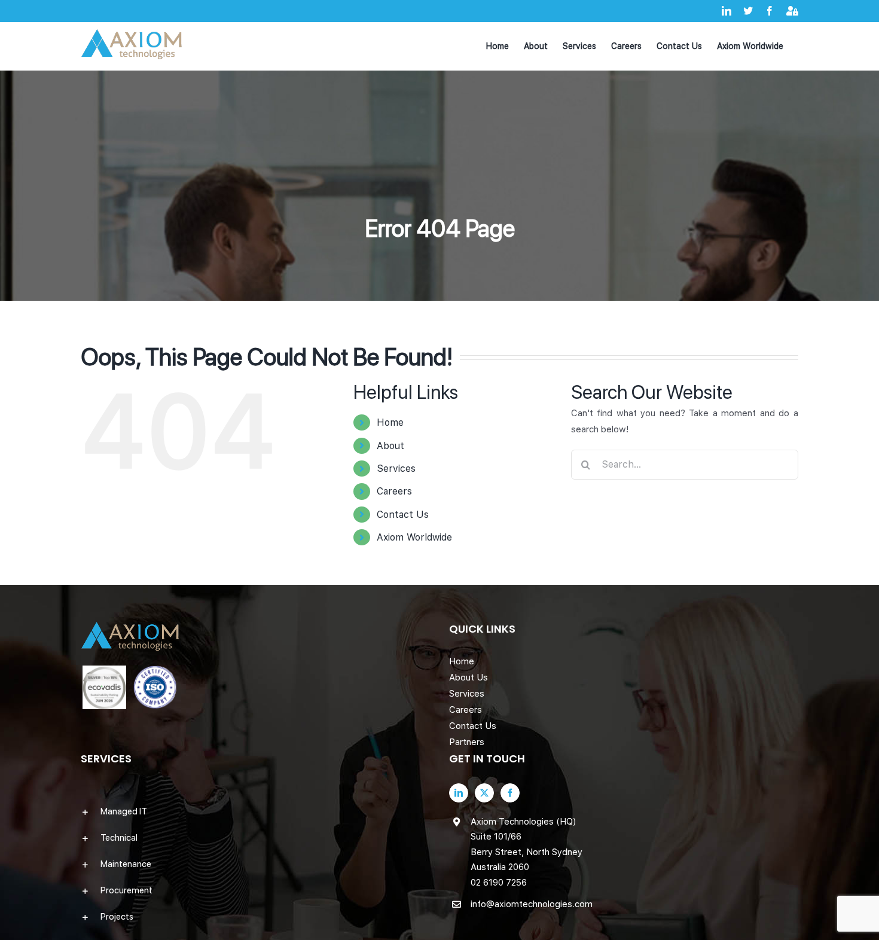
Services (396, 468)
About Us (468, 677)
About (390, 445)
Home (390, 422)
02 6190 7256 (499, 882)
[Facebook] (510, 792)
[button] (255, 811)
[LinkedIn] (458, 792)
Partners (466, 742)
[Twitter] (484, 792)
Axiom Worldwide (414, 537)
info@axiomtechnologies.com (532, 904)
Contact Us (403, 514)
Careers (394, 491)
